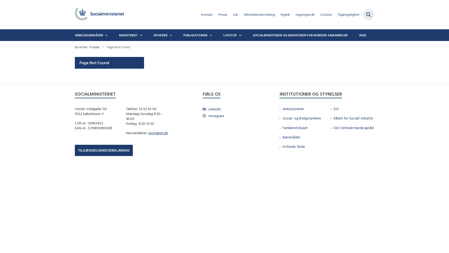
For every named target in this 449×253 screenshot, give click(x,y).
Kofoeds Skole (294, 146)
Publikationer (195, 35)
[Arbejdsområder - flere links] (106, 35)
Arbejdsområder (89, 35)
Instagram (216, 116)
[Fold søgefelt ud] (368, 14)
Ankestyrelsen (293, 109)
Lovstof (230, 35)
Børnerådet (291, 137)
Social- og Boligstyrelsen (302, 118)
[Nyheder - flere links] (170, 35)
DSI (336, 109)
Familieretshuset (295, 128)
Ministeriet (128, 35)
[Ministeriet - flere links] (140, 35)
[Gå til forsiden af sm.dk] (99, 14)
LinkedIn (214, 109)
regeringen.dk (305, 14)
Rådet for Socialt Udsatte (353, 118)
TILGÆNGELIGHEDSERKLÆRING (104, 150)
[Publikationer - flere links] (210, 35)
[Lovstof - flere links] (240, 35)
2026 (362, 35)
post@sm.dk (158, 133)
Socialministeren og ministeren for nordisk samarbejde (300, 35)
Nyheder (160, 35)
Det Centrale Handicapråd (354, 128)
